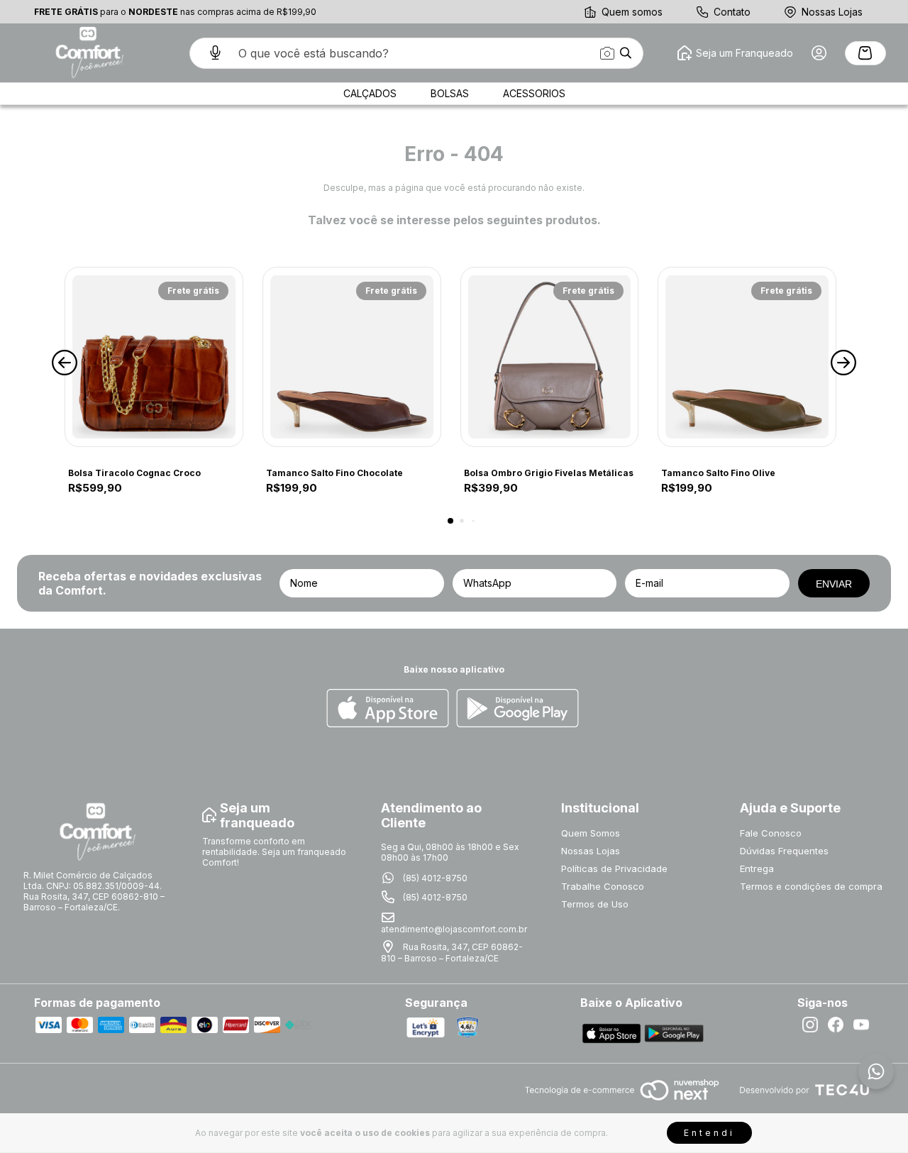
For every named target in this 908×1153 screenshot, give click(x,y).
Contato (732, 12)
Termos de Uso (595, 904)
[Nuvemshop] (622, 1101)
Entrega (757, 868)
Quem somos (632, 12)
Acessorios (534, 93)
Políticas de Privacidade (614, 868)
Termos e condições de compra (811, 886)
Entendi (709, 1132)
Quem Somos (590, 833)
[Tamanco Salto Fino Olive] (747, 356)
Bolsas (450, 93)
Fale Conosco (771, 833)
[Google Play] (517, 709)
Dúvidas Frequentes (784, 850)
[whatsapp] (876, 1071)
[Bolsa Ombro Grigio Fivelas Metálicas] (549, 356)
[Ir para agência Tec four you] (804, 1091)
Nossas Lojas (832, 12)
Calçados (370, 93)
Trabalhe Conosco (602, 886)
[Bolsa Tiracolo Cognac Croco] (154, 356)
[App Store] (388, 709)
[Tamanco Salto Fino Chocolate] (352, 356)
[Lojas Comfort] (88, 53)
